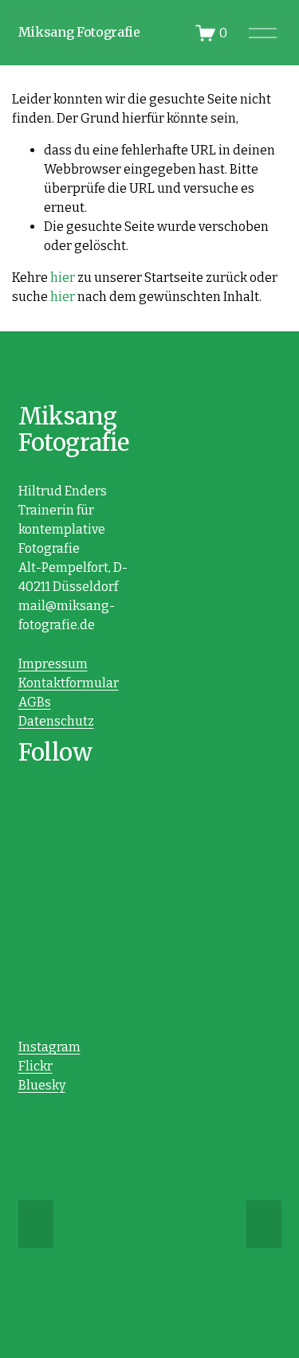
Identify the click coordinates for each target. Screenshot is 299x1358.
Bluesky (41, 1085)
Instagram (49, 1047)
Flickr (35, 1066)
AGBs (34, 702)
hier (62, 277)
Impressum (53, 663)
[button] (35, 1224)
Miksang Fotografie (79, 32)
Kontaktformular (68, 683)
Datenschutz (56, 721)
